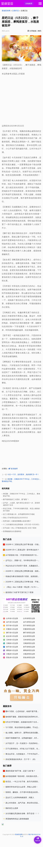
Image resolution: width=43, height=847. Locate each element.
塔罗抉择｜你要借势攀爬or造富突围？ (17, 521)
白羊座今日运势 (12, 618)
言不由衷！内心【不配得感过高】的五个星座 (19, 528)
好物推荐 (29, 3)
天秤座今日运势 (12, 640)
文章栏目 (15, 11)
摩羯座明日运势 (29, 650)
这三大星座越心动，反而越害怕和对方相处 (19, 514)
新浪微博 (14, 469)
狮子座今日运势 (12, 633)
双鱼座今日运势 (12, 657)
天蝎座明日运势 (29, 643)
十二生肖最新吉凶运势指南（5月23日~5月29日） (21, 524)
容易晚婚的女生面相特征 (12, 531)
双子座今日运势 (12, 625)
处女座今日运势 (12, 636)
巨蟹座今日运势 (12, 629)
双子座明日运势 (29, 625)
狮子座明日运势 (29, 633)
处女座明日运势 (29, 636)
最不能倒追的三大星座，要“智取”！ (16, 499)
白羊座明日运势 (29, 618)
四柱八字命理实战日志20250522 (15, 518)
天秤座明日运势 (29, 640)
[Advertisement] (21, 99)
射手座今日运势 (12, 647)
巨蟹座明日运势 (29, 629)
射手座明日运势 (29, 647)
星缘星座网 (6, 11)
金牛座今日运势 (12, 622)
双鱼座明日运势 (29, 657)
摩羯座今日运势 (12, 650)
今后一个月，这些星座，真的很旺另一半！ (23, 474)
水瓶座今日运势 (12, 654)
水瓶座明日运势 (29, 654)
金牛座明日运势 (29, 622)
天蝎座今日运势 (12, 643)
